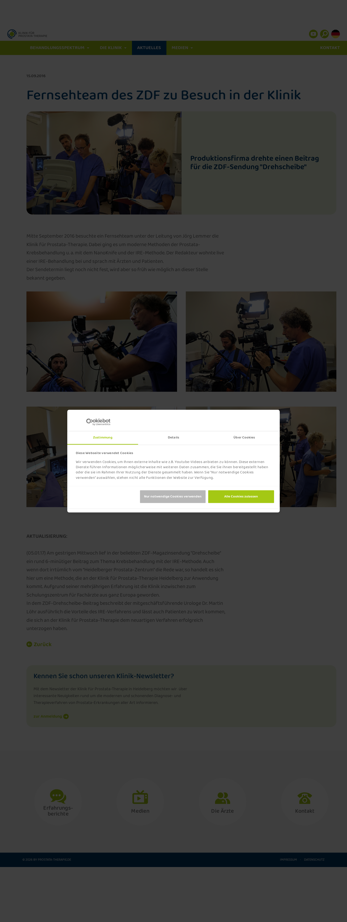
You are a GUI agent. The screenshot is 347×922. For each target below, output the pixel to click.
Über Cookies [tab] (244, 437)
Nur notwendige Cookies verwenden (173, 496)
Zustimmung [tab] (103, 437)
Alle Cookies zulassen (241, 496)
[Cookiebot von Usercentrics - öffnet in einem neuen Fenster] (93, 421)
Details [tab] (173, 437)
